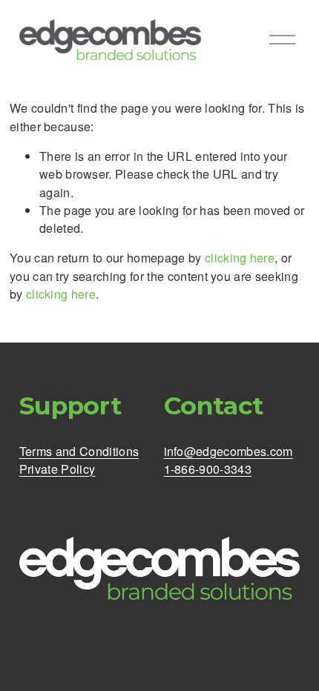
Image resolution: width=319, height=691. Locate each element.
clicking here (239, 257)
